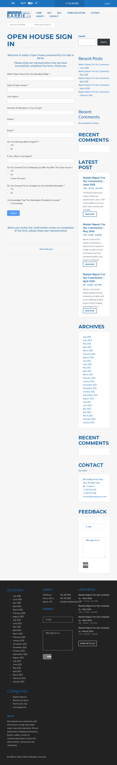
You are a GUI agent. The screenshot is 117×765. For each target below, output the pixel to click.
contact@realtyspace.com (94, 496)
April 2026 (87, 347)
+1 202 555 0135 (89, 489)
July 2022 (87, 402)
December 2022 (90, 384)
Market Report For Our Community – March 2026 (93, 629)
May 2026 (87, 343)
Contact (54, 16)
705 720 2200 (65, 598)
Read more (89, 214)
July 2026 (87, 336)
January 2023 (88, 381)
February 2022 (89, 419)
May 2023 (87, 367)
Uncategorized (19, 707)
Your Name (13, 96)
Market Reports (20, 697)
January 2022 (88, 422)
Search (81, 36)
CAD (13, 3)
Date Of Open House (17, 85)
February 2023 (89, 378)
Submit (13, 213)
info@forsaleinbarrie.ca (67, 601)
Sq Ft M (29, 3)
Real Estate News (21, 700)
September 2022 (90, 395)
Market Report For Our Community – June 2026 (94, 181)
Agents (40, 16)
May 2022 (87, 408)
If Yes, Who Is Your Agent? (19, 156)
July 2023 (87, 360)
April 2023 (87, 371)
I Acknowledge (16, 203)
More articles (87, 643)
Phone (11, 119)
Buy (49, 12)
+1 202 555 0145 (89, 493)
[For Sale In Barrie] (19, 14)
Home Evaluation (76, 12)
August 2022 (88, 398)
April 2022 (87, 412)
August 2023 (88, 357)
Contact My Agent (17, 178)
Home (39, 12)
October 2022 (89, 391)
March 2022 (88, 415)
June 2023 (87, 364)
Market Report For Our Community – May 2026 (94, 228)
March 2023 (88, 374)
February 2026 (89, 354)
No (11, 149)
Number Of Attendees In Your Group (24, 108)
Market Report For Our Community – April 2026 (94, 278)
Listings (95, 12)
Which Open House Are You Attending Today (28, 74)
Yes (12, 145)
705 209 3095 (65, 594)
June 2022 (87, 405)
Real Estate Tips (20, 703)
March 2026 (88, 350)
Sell (59, 12)
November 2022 (90, 388)
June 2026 (87, 340)
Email (10, 130)
